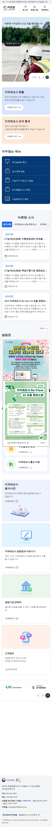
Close (24, 50)
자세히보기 (10, 501)
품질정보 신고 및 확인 (28, 815)
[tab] (7, 224)
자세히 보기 (11, 43)
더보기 (42, 328)
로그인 (25, 10)
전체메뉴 (45, 10)
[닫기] (43, 443)
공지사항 (7, 225)
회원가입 (34, 10)
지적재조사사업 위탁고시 (25, 224)
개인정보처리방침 (9, 815)
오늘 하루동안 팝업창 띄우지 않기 (18, 443)
